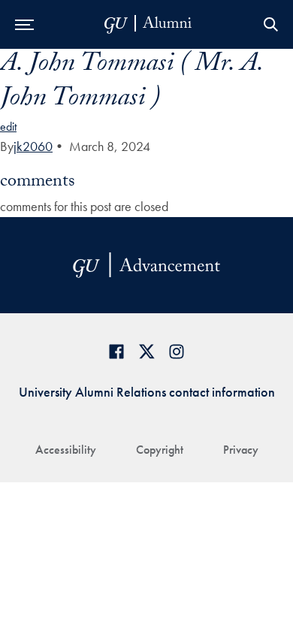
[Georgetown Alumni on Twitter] (146, 351)
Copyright (159, 449)
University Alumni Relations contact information (147, 391)
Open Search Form (270, 24)
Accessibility (65, 449)
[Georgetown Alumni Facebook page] (116, 351)
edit (8, 126)
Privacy (240, 449)
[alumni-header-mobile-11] (148, 24)
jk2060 (33, 146)
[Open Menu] (24, 24)
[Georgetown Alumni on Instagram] (176, 351)
